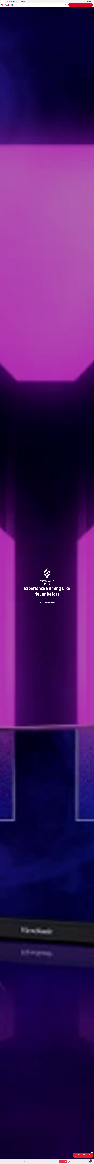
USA (62, 1161)
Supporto (89, 1)
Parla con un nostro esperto (79, 5)
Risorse (38, 5)
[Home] (3, 1)
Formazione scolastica (11, 1)
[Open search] (66, 5)
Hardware (21, 5)
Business (22, 1)
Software (30, 5)
